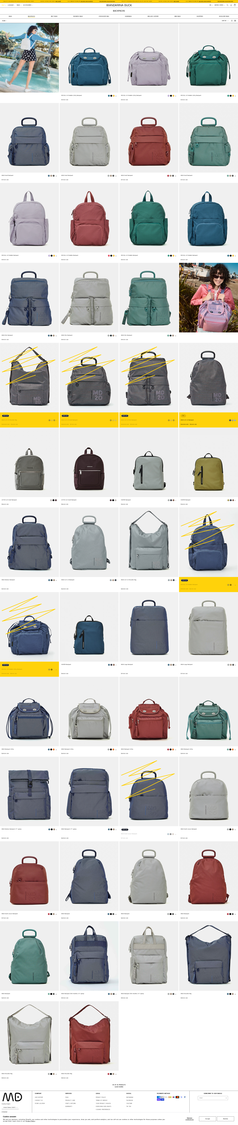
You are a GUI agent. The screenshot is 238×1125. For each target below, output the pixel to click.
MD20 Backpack (65, 913)
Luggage (11, 5)
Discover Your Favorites (87, 1)
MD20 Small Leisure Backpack (129, 834)
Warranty (68, 1106)
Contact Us (39, 1100)
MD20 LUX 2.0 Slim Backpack (129, 420)
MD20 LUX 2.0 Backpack (187, 420)
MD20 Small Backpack (7, 175)
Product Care (70, 1100)
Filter (3, 21)
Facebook (129, 1100)
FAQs (66, 1097)
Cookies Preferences (103, 1109)
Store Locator (40, 1103)
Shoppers (200, 16)
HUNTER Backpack (126, 500)
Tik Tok (128, 1106)
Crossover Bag (104, 16)
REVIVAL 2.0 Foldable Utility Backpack (71, 95)
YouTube (129, 1103)
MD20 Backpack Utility (8, 749)
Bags (18, 5)
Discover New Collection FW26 (107, 1)
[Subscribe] (226, 1098)
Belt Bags (54, 16)
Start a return (70, 1103)
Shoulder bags (224, 16)
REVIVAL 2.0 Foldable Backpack (10, 255)
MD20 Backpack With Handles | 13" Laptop (72, 993)
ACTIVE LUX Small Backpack (9, 500)
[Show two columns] (232, 20)
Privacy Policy (30, 1121)
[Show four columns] (235, 20)
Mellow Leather (153, 16)
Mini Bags (178, 16)
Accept (207, 1119)
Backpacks (31, 16)
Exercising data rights (103, 1106)
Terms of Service (101, 1100)
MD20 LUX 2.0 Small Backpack (69, 420)
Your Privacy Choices (103, 1103)
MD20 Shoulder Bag (186, 993)
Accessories (27, 5)
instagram (129, 1097)
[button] (4, 5)
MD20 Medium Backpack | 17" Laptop (11, 829)
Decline (225, 1119)
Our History (39, 1097)
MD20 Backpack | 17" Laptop (68, 829)
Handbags (128, 16)
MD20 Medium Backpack (8, 580)
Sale (3, 5)
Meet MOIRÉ (58, 1)
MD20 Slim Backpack (7, 335)
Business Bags (78, 16)
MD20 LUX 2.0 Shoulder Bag (9, 420)
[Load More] (119, 1087)
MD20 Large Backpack (127, 664)
